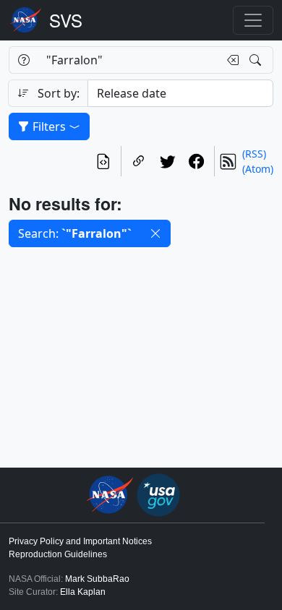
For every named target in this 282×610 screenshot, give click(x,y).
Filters (49, 126)
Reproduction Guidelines (58, 554)
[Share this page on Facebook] (196, 161)
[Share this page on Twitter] (167, 161)
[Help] (23, 60)
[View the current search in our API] (103, 161)
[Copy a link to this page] (138, 161)
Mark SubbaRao (97, 579)
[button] (155, 233)
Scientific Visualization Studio (65, 20)
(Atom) (257, 169)
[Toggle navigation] (253, 20)
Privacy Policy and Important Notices (80, 541)
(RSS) (254, 153)
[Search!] (257, 60)
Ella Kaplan (83, 592)
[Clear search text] (230, 60)
